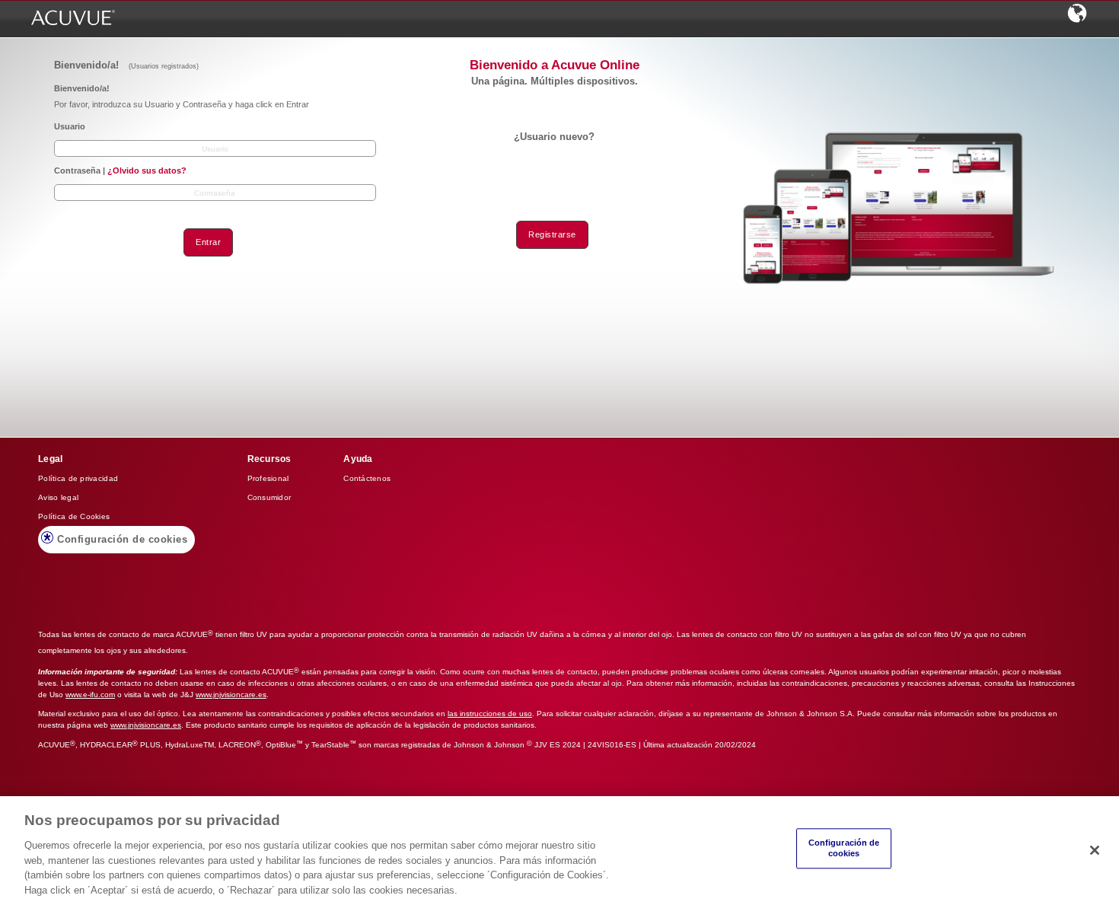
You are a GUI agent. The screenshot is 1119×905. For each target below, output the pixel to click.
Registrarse (552, 234)
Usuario (69, 126)
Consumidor (269, 497)
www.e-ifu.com (90, 694)
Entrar (208, 242)
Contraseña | (120, 170)
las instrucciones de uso (490, 713)
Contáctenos (367, 478)
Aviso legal (58, 497)
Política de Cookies (74, 516)
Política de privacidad (78, 478)
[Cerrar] (1094, 850)
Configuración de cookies (122, 539)
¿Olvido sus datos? (146, 170)
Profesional (268, 478)
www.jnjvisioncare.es (231, 694)
